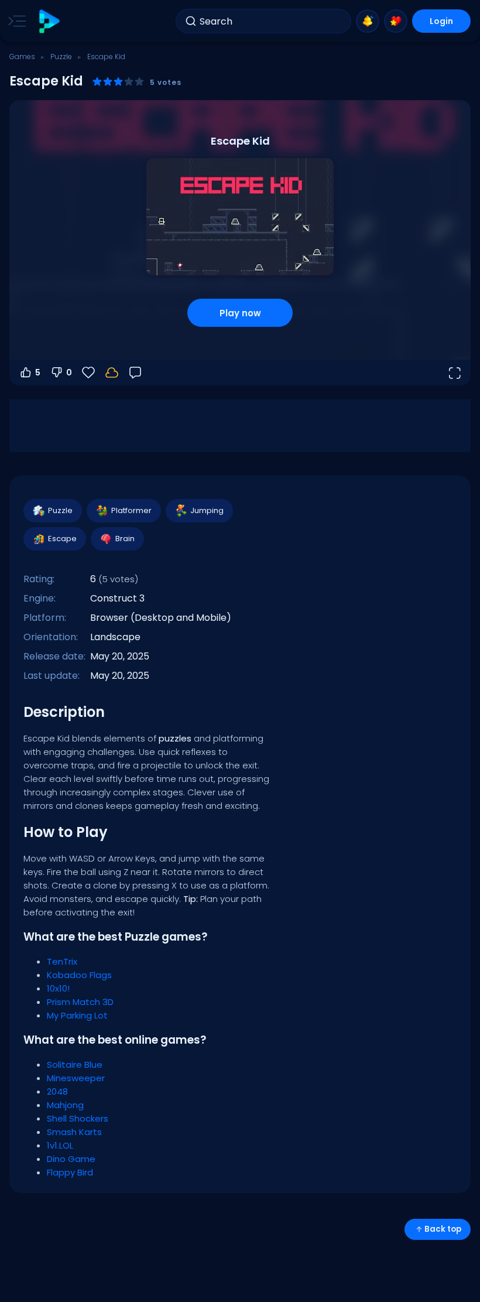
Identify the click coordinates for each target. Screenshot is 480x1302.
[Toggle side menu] (14, 21)
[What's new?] (367, 21)
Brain (125, 538)
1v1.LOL (60, 1145)
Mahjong (65, 1105)
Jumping (207, 510)
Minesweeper (76, 1078)
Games (22, 56)
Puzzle (61, 56)
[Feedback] (135, 372)
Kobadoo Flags (79, 975)
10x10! (58, 988)
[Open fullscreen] (454, 372)
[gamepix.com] (49, 21)
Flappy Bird (70, 1172)
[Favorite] (395, 21)
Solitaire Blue (74, 1064)
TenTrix (62, 961)
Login (441, 21)
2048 (57, 1091)
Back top (442, 1229)
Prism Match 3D (80, 1002)
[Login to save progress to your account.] (112, 372)
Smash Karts (74, 1132)
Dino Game (71, 1159)
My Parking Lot (77, 1015)
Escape (62, 538)
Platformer (131, 510)
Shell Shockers (77, 1118)
